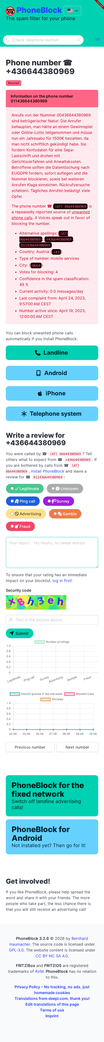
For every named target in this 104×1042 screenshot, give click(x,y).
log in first (61, 580)
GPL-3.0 (16, 950)
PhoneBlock (39, 10)
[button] (98, 40)
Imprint (52, 1015)
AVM (39, 971)
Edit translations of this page (52, 1004)
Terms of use (52, 1010)
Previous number (30, 747)
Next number (77, 747)
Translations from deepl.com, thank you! (52, 998)
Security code (18, 590)
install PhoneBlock (47, 471)
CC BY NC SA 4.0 (52, 955)
